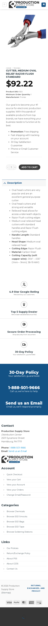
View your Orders (15, 490)
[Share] (18, 610)
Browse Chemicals (16, 511)
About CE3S (12, 563)
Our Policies (12, 548)
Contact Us (12, 569)
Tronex (16, 68)
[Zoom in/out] (2, 610)
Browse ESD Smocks (17, 516)
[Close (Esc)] (26, 610)
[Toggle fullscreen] (10, 610)
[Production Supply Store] (24, 4)
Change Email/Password (18, 495)
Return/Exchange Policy (18, 553)
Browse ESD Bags (15, 521)
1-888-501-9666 (24, 387)
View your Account (16, 485)
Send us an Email (24, 403)
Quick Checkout (14, 474)
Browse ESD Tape (15, 527)
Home (8, 68)
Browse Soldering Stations (19, 532)
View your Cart (14, 479)
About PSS (12, 558)
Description (14, 182)
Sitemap (6, 592)
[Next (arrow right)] (10, 621)
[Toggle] (4, 183)
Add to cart (29, 167)
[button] (4, 5)
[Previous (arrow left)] (2, 621)
